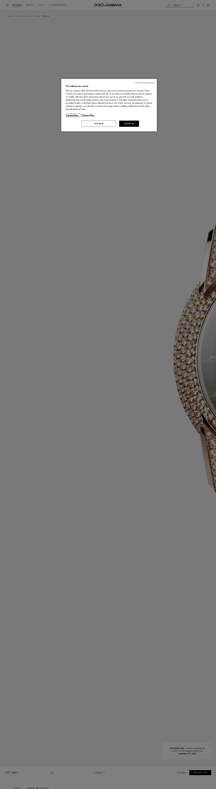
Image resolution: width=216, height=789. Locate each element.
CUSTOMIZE (99, 123)
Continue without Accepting (145, 82)
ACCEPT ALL (129, 123)
